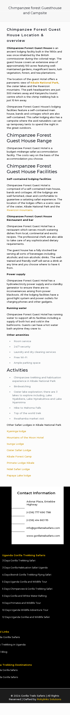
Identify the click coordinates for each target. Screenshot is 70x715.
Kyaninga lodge (16, 431)
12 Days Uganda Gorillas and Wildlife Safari (26, 617)
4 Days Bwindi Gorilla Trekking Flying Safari (26, 574)
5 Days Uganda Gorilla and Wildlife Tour (24, 581)
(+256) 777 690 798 (39, 512)
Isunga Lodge (15, 443)
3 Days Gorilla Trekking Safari (18, 560)
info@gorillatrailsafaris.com (43, 527)
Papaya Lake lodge (19, 475)
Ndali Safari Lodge (18, 469)
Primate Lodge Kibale (20, 462)
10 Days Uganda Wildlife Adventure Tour (25, 610)
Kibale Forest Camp (19, 456)
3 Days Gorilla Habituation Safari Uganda (25, 567)
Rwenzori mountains (19, 210)
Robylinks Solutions (49, 699)
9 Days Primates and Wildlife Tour (21, 603)
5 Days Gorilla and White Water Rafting (24, 595)
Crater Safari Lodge (19, 450)
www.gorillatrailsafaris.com (43, 535)
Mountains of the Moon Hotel (25, 437)
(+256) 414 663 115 (37, 520)
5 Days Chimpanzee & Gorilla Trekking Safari (27, 588)
